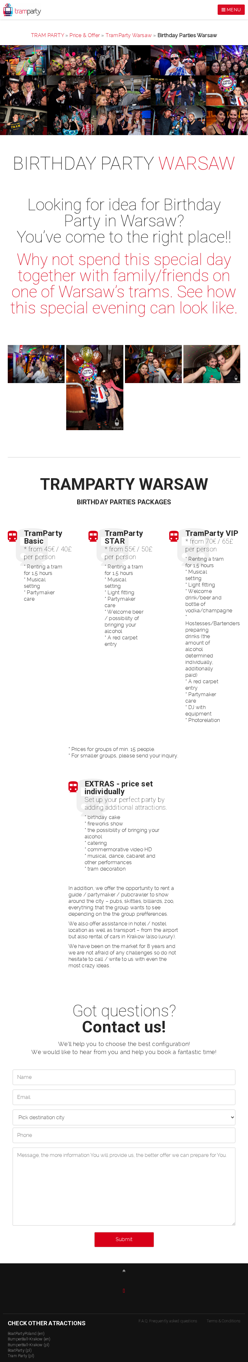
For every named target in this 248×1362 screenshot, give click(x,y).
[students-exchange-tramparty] (211, 364)
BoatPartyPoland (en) (26, 1333)
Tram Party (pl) (21, 1356)
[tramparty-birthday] (94, 387)
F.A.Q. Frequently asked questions (168, 1321)
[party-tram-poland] (36, 364)
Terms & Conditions (223, 1321)
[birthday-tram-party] (153, 364)
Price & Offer (84, 35)
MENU (233, 9)
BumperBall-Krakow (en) (29, 1339)
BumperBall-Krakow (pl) (28, 1345)
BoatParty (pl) (20, 1350)
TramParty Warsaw (129, 35)
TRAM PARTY (47, 35)
